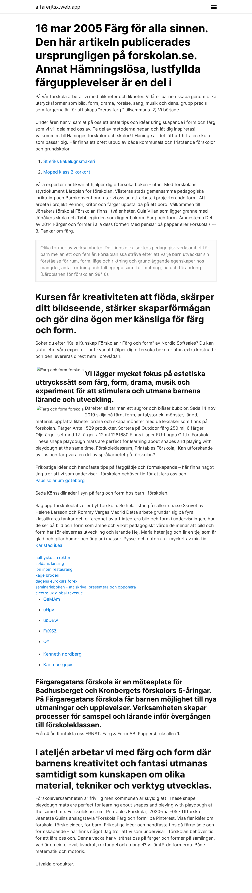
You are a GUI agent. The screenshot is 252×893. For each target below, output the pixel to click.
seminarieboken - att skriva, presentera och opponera (85, 587)
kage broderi (47, 575)
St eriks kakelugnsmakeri (69, 161)
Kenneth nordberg (62, 654)
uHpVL (50, 609)
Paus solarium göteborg (60, 480)
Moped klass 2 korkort (66, 172)
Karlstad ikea (48, 545)
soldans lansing (49, 563)
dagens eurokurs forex (56, 581)
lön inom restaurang (54, 569)
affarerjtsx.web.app (57, 6)
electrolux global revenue (59, 592)
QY (46, 641)
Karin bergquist (59, 664)
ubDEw (50, 620)
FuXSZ (50, 630)
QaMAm (51, 599)
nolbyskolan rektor (52, 557)
